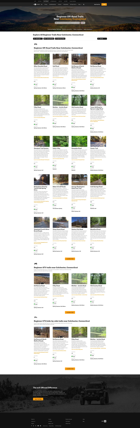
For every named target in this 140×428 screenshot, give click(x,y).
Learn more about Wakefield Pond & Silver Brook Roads (42, 236)
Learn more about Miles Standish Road (42, 73)
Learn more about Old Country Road (79, 114)
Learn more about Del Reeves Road (98, 73)
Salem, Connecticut (88, 29)
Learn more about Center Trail (98, 153)
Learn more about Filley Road (42, 114)
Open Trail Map (38, 399)
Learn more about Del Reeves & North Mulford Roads (79, 73)
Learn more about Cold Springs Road (98, 194)
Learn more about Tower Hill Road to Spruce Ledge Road (98, 114)
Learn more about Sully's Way (60, 153)
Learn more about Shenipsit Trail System (42, 153)
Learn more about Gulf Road (60, 73)
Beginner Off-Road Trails (59, 13)
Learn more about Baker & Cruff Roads (60, 194)
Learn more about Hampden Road (79, 153)
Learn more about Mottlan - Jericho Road (60, 114)
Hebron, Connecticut (77, 29)
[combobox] (68, 22)
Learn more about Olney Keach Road (60, 236)
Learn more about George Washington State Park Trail (79, 194)
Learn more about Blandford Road (98, 236)
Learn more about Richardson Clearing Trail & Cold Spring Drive (42, 194)
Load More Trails (70, 258)
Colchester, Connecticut (67, 29)
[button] (38, 39)
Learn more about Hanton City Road (79, 236)
